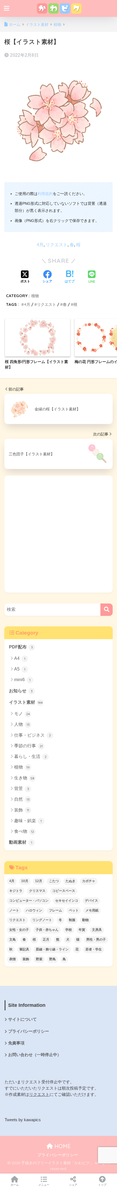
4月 (40, 244)
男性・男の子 (96, 939)
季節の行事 (28, 745)
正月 (46, 939)
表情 (12, 959)
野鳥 (52, 959)
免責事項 (16, 1043)
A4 (19, 658)
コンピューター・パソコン (28, 901)
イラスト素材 (26, 702)
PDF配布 (21, 647)
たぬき (70, 881)
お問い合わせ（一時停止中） (34, 1055)
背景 (21, 788)
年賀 (82, 930)
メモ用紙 (91, 910)
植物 (35, 295)
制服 (72, 920)
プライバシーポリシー (28, 1031)
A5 (19, 669)
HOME (62, 1146)
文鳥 (12, 939)
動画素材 (20, 842)
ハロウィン (34, 910)
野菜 (39, 959)
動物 (85, 920)
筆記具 (24, 949)
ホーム (15, 1184)
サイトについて (22, 1019)
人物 (22, 724)
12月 (38, 881)
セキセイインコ (66, 901)
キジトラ (15, 891)
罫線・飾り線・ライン (52, 949)
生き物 (24, 778)
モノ (22, 713)
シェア (73, 1184)
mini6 (22, 679)
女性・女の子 (19, 930)
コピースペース (63, 891)
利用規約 (45, 193)
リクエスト (56, 244)
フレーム (55, 910)
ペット (74, 910)
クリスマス (37, 891)
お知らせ (21, 690)
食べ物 (24, 831)
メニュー (43, 1184)
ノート (14, 910)
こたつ (54, 881)
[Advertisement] (58, 534)
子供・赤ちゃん (47, 930)
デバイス (91, 901)
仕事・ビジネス (32, 735)
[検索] (106, 609)
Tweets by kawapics (23, 1120)
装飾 (21, 810)
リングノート (42, 920)
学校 (68, 930)
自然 (22, 799)
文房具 (97, 930)
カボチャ (88, 881)
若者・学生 (93, 949)
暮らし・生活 (30, 756)
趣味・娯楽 (28, 820)
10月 (24, 881)
